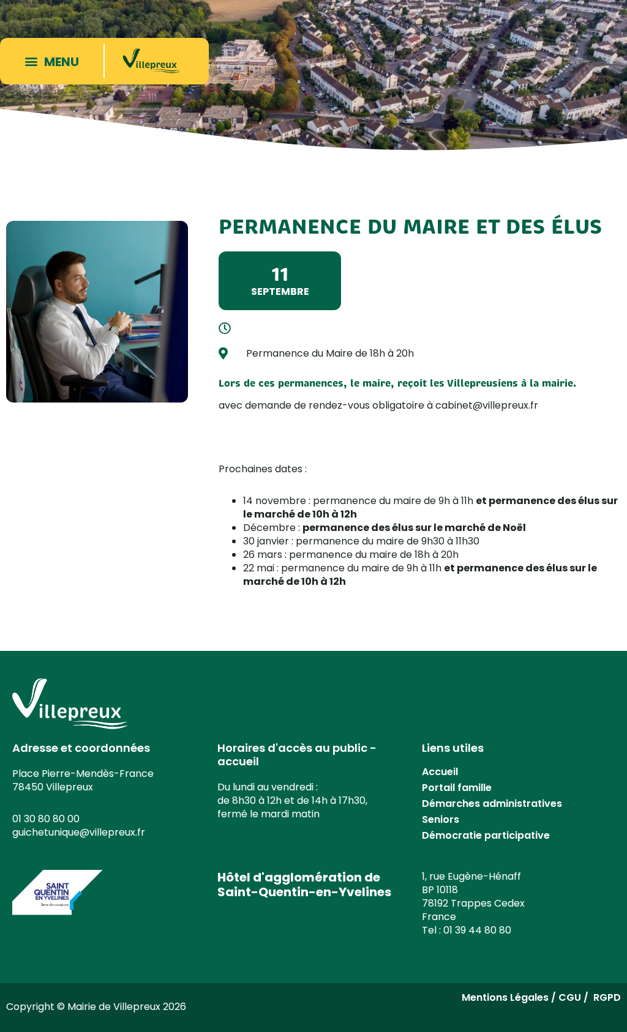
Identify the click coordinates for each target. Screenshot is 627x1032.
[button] (54, 61)
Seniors (440, 819)
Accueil (440, 772)
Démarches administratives (492, 803)
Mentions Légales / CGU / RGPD (541, 997)
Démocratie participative (486, 835)
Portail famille (457, 788)
